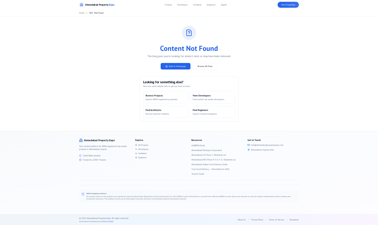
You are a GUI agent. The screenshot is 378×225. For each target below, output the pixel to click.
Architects (197, 4)
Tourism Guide (197, 174)
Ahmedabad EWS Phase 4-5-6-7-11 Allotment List (213, 159)
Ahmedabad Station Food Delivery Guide (209, 164)
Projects (168, 4)
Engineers (211, 4)
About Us (242, 219)
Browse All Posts (205, 66)
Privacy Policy (257, 219)
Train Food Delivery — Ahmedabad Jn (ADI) (210, 169)
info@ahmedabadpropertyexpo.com (267, 145)
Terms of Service (276, 219)
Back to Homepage (177, 66)
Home (81, 13)
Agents (224, 4)
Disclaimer (294, 219)
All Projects (143, 145)
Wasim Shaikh (108, 221)
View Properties (288, 4)
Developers (182, 4)
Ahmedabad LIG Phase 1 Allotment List (208, 155)
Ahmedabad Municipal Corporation (206, 150)
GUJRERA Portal (198, 145)
